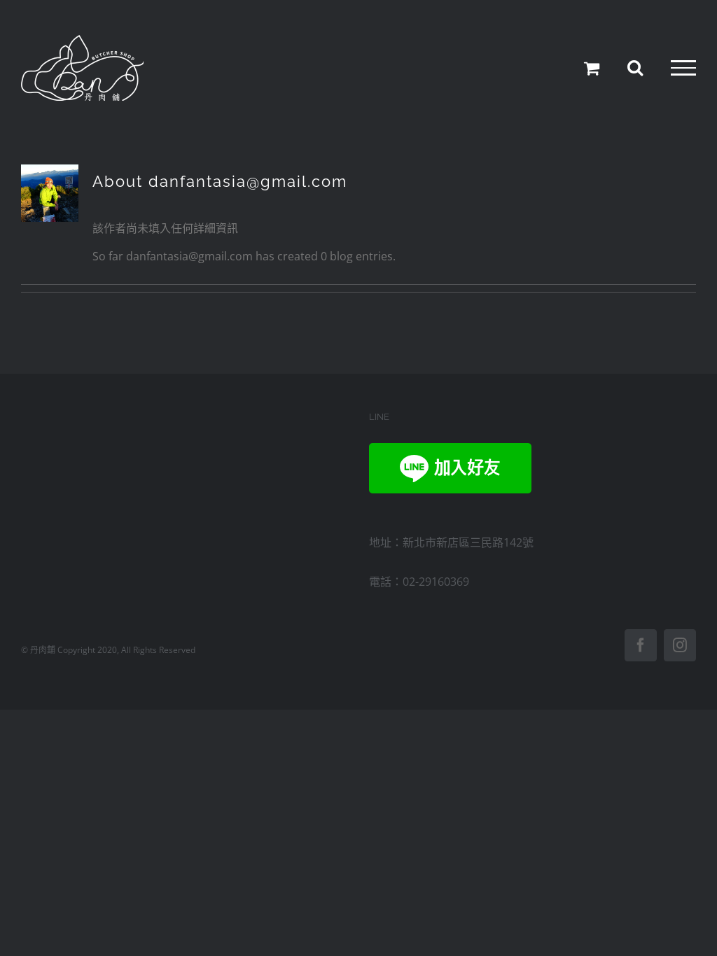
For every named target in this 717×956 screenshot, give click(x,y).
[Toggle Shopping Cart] (591, 67)
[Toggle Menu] (683, 68)
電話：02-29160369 (419, 581)
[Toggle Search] (635, 67)
